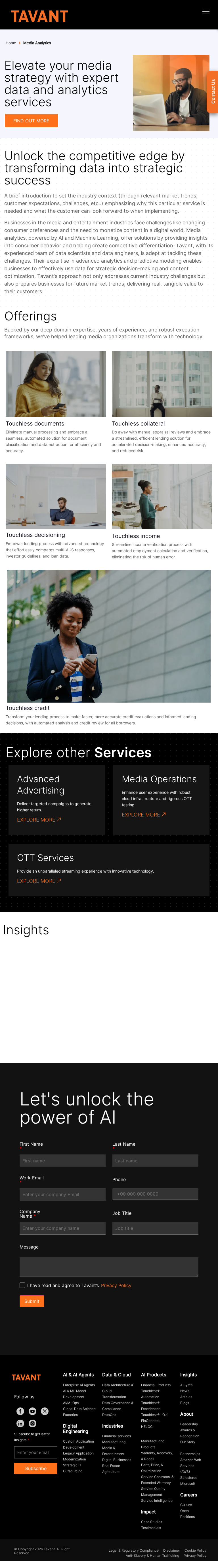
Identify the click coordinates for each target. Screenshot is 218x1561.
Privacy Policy (116, 1285)
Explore (195, 1026)
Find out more (31, 121)
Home (11, 43)
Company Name (30, 1213)
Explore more (36, 820)
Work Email (32, 1179)
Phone (119, 1179)
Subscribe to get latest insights (32, 1437)
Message (29, 1247)
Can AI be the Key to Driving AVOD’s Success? (65, 1010)
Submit (31, 1301)
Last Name (123, 1146)
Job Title (121, 1213)
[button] (206, 11)
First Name (31, 1146)
